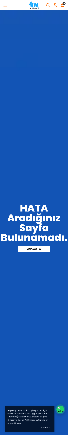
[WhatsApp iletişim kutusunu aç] (60, 409)
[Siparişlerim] (55, 5)
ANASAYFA (34, 248)
